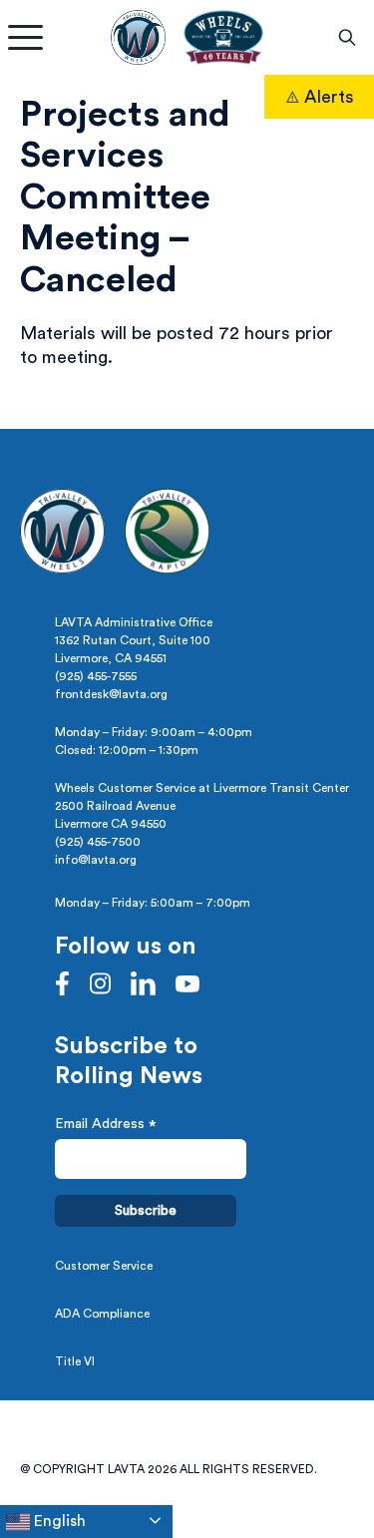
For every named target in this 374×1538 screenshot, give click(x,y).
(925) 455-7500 (98, 842)
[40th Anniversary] (223, 37)
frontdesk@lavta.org (111, 694)
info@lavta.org (96, 860)
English (58, 1521)
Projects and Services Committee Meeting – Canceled (125, 197)
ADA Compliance (102, 1314)
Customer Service (104, 1266)
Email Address (106, 1126)
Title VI (75, 1361)
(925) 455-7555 (96, 676)
